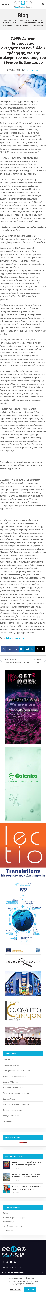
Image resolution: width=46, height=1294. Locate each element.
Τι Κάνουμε (7, 1213)
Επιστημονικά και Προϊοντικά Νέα (16, 1071)
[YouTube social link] (11, 1262)
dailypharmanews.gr (15, 638)
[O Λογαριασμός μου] (42, 4)
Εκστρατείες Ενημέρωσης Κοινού (16, 1093)
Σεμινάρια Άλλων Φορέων (13, 1110)
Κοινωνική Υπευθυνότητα (13, 1088)
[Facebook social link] (3, 1262)
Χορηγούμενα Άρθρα (11, 1116)
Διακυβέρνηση (8, 1222)
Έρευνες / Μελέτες (10, 1082)
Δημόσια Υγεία (9, 1099)
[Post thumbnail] (6, 1165)
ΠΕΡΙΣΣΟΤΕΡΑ (15, 1289)
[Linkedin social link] (14, 1262)
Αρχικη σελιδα (8, 21)
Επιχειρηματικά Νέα (11, 1065)
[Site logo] (22, 4)
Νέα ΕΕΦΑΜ (7, 1121)
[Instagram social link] (6, 1262)
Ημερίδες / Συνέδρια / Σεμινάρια (16, 1104)
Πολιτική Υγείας (32, 70)
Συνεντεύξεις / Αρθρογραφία (14, 1076)
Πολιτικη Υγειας (23, 21)
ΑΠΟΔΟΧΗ (30, 1289)
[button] (10, 649)
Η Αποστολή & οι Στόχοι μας (14, 1218)
